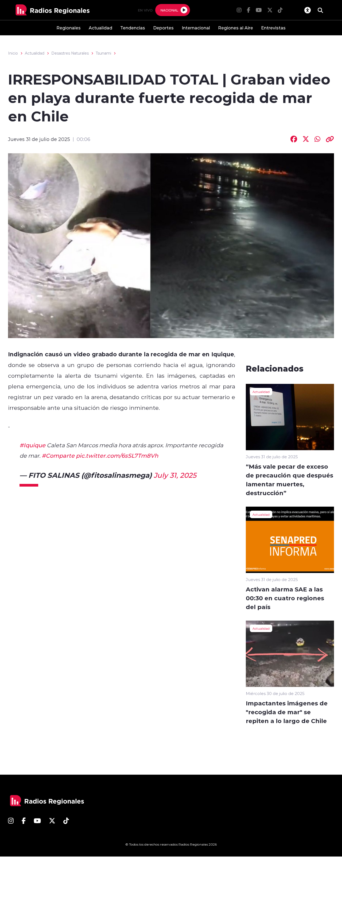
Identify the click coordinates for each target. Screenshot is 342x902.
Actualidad (100, 27)
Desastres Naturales (70, 53)
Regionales (68, 27)
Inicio (13, 53)
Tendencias (132, 27)
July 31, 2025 (175, 475)
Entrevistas (273, 27)
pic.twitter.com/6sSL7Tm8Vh (117, 455)
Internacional (196, 27)
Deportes (163, 27)
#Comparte (58, 455)
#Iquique (32, 445)
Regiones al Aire (235, 27)
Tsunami (103, 53)
